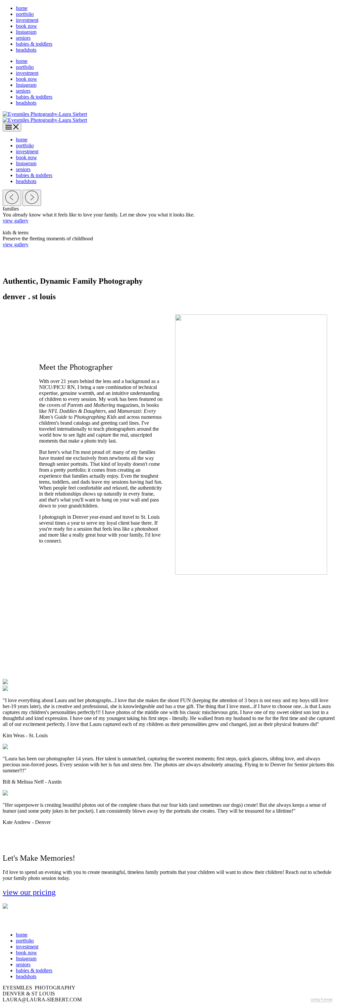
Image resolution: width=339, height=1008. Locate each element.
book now (26, 26)
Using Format (321, 999)
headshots (26, 50)
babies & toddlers (34, 44)
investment (27, 20)
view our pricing (29, 892)
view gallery (15, 220)
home (21, 8)
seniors (23, 38)
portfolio (25, 14)
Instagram (26, 32)
